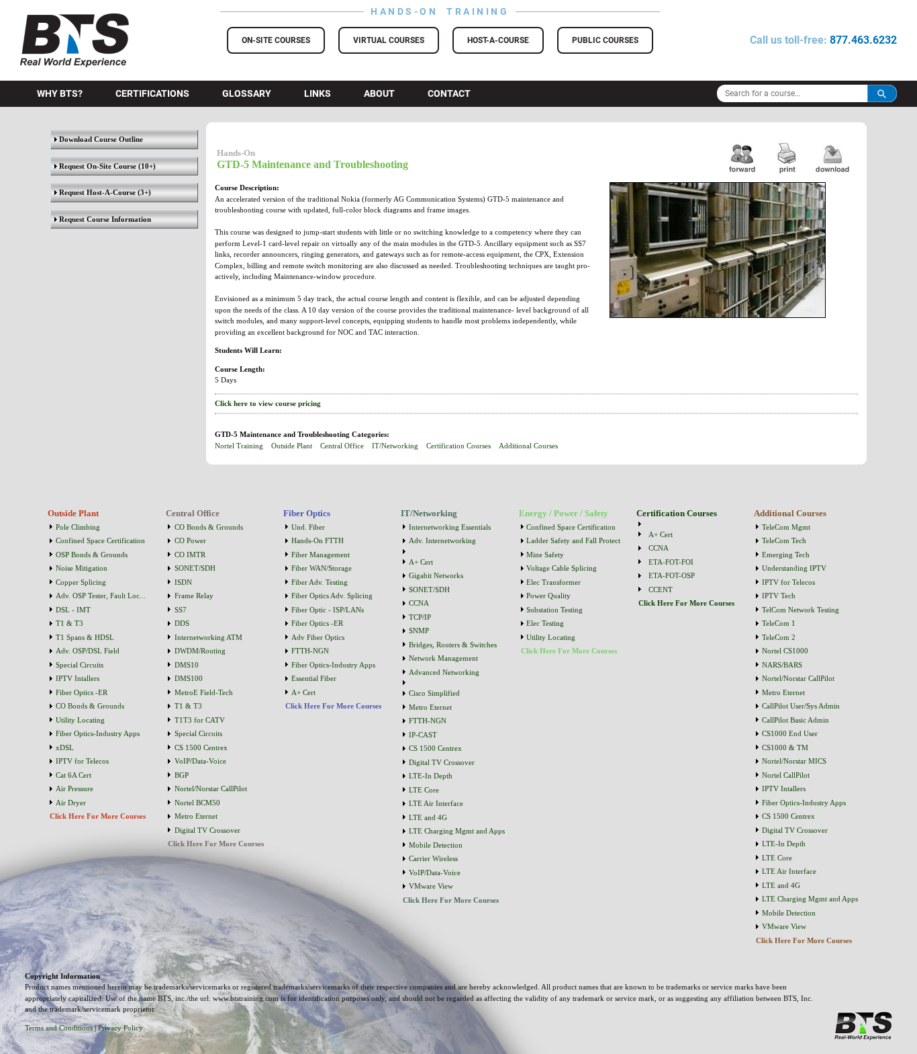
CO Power (190, 540)
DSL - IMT (73, 610)
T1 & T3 (69, 623)
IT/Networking (395, 446)
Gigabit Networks (436, 575)
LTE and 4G (428, 817)
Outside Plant (291, 446)
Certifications (152, 93)
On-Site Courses (276, 40)
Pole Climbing (78, 527)
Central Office (342, 446)
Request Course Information (104, 219)
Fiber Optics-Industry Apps (98, 733)
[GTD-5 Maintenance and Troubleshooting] (833, 175)
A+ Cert (303, 692)
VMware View (431, 886)
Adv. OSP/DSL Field (87, 651)
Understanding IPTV (794, 568)
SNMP (419, 630)
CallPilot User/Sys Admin (801, 706)
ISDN (183, 582)
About (379, 93)
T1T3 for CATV (200, 720)
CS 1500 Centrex (201, 747)
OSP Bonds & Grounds (92, 555)
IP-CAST (423, 735)
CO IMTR (190, 555)
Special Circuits (79, 665)
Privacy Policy (120, 1028)
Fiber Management (320, 555)
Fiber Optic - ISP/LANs (327, 610)
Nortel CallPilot (786, 775)
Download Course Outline (100, 139)
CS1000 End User (790, 733)
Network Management (443, 658)
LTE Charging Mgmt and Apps (457, 831)
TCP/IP (420, 617)
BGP (182, 775)
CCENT (660, 589)
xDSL (65, 747)
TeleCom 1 (778, 623)
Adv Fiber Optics (317, 637)
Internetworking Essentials (450, 527)
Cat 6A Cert (73, 775)
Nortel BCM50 (197, 803)
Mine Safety (545, 555)
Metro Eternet (196, 816)
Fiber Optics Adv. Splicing (332, 596)
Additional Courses (528, 446)
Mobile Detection (436, 845)
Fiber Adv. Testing (319, 582)
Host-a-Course (498, 40)
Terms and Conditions (59, 1028)
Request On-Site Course (96, 166)
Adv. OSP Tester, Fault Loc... (101, 596)
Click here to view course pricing (268, 403)
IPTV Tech (778, 596)
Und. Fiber (308, 527)
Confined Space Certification (100, 540)
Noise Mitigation (81, 568)
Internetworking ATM (208, 637)
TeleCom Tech (784, 540)
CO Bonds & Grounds (90, 706)
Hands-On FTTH (317, 540)
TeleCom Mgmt (786, 527)
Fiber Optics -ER (81, 692)
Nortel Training (239, 446)
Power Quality (548, 596)
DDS (182, 623)
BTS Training (58, 20)
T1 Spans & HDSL (85, 637)
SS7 (181, 610)
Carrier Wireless (433, 858)
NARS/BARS (782, 665)
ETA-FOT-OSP (671, 575)
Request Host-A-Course (96, 192)
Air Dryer (71, 803)
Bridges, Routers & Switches (453, 645)
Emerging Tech (786, 555)
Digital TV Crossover (207, 830)
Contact (449, 93)
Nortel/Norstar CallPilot (211, 788)
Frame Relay (194, 596)
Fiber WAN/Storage (321, 568)
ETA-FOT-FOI (670, 562)
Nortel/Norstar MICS (794, 761)
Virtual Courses (388, 40)
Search (882, 93)
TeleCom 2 (778, 637)
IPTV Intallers (77, 678)
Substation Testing (554, 610)
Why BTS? (60, 93)
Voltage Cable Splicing (561, 568)
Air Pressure (74, 788)
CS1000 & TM (785, 747)
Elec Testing (545, 623)
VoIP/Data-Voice (200, 761)
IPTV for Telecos (82, 761)
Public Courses (605, 40)
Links (317, 93)
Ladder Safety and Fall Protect (573, 540)
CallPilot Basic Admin (795, 720)
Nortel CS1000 (785, 651)
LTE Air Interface (436, 803)
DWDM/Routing (200, 651)
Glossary (246, 93)
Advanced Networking (444, 672)
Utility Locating (80, 720)
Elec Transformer (553, 582)
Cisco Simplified (434, 693)
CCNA (419, 603)
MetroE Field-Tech (204, 692)
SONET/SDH (195, 568)
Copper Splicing (81, 582)
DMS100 (189, 678)
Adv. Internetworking (442, 540)
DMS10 (187, 665)
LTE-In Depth (430, 776)
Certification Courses (458, 446)
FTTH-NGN (310, 651)
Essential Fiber (313, 678)
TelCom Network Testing (800, 610)
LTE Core (424, 790)
